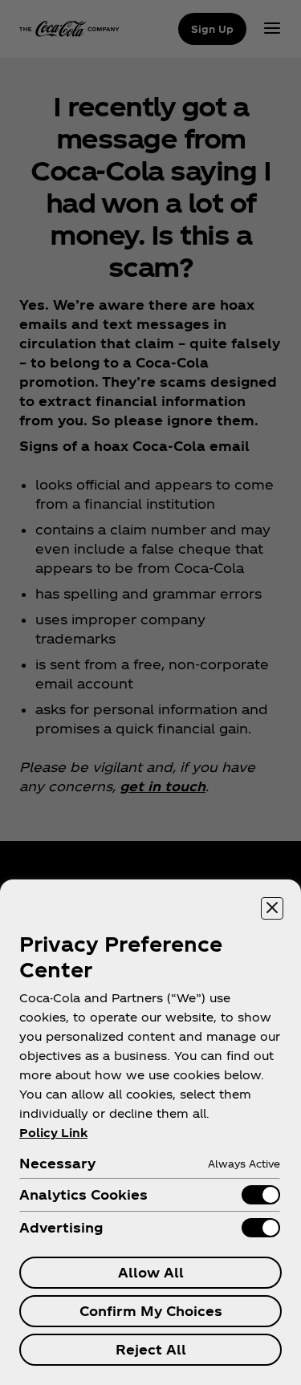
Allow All (151, 1272)
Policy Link (53, 1132)
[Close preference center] (272, 908)
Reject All (151, 1349)
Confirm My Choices (150, 1310)
